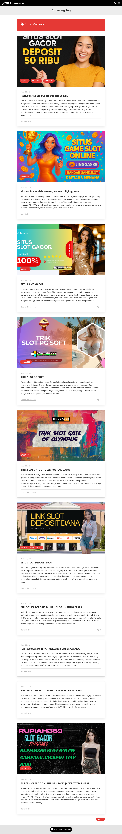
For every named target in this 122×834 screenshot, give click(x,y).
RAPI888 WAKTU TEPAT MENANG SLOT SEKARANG (50, 648)
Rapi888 (24, 81)
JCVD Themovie (13, 3)
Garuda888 (25, 362)
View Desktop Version (62, 829)
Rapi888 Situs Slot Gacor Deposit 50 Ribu (44, 95)
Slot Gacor (36, 81)
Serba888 (25, 269)
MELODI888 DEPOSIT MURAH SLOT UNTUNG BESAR (51, 607)
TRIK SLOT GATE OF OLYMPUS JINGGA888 (45, 469)
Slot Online (49, 81)
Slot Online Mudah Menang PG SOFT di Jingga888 (50, 191)
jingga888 (25, 176)
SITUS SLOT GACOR (32, 284)
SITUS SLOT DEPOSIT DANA (31, 548)
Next (99, 819)
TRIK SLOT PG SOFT (32, 377)
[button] (119, 3)
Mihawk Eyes (27, 121)
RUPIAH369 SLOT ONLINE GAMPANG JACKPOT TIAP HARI (55, 783)
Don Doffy (25, 214)
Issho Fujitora (28, 307)
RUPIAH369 (25, 768)
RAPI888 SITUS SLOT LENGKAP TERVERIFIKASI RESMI (52, 690)
